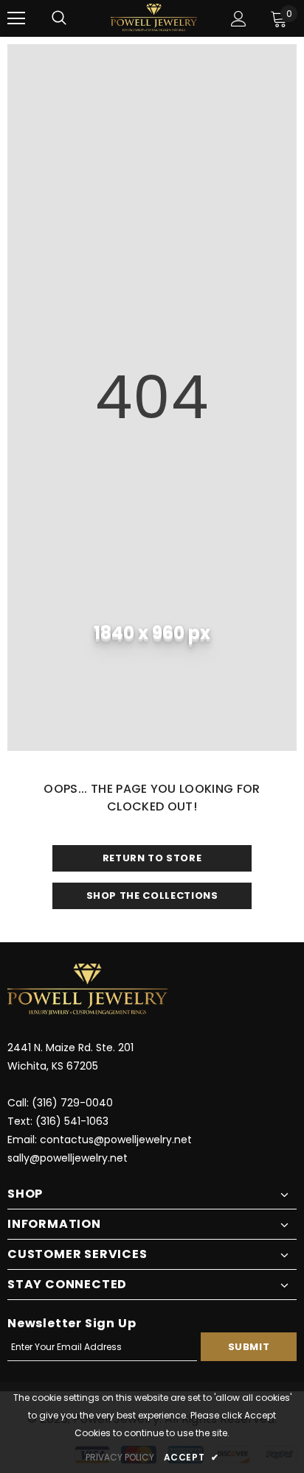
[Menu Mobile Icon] (16, 18)
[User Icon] (238, 19)
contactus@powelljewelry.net (116, 1139)
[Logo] (154, 18)
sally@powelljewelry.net (67, 1158)
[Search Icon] (59, 18)
